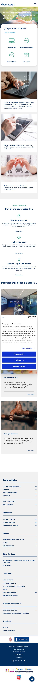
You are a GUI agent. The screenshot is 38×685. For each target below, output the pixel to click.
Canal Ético (19, 657)
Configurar (17, 360)
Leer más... (31, 394)
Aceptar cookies (19, 354)
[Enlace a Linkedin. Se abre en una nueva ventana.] (24, 661)
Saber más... (19, 231)
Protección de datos (19, 652)
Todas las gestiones (9, 32)
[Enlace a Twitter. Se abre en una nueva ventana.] (22, 661)
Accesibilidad (19, 654)
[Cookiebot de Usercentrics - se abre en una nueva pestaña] (28, 317)
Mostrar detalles (27, 348)
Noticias (5, 628)
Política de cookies (19, 649)
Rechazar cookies (19, 366)
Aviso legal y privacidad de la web (19, 646)
